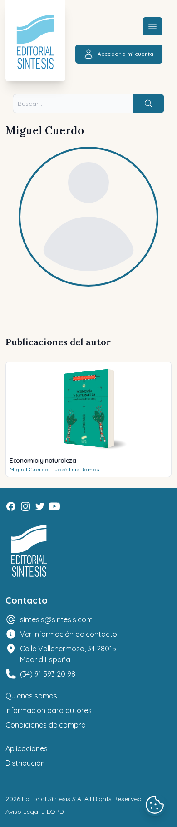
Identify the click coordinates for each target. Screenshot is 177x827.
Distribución (25, 763)
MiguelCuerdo (29, 469)
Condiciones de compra (45, 724)
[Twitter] (39, 506)
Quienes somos (31, 695)
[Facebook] (10, 506)
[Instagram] (25, 506)
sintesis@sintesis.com (56, 619)
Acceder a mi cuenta (125, 53)
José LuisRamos (76, 469)
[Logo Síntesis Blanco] (29, 551)
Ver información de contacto (68, 634)
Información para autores (48, 710)
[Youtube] (54, 506)
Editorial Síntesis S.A (51, 799)
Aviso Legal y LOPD (34, 811)
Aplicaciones (26, 748)
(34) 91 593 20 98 (47, 673)
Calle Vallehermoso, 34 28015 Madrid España (68, 654)
